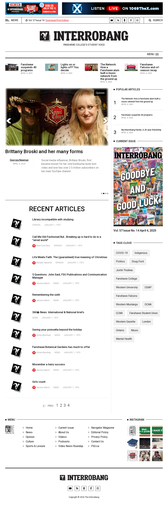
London (146, 321)
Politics (120, 261)
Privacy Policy (98, 436)
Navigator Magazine (101, 427)
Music (134, 330)
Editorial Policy (98, 432)
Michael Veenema (44, 262)
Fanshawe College (126, 278)
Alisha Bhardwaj (43, 335)
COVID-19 (122, 252)
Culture (29, 441)
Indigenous (141, 252)
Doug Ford (138, 261)
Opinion (36, 225)
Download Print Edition (57, 20)
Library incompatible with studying (53, 219)
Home (28, 427)
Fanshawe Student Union (143, 313)
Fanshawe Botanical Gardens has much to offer (61, 347)
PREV (50, 406)
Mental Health (124, 338)
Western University (127, 287)
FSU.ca (94, 446)
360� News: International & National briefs (58, 312)
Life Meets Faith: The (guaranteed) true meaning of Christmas (69, 257)
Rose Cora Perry (43, 245)
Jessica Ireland (43, 283)
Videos (61, 436)
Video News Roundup (69, 446)
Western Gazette (125, 321)
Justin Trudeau (124, 270)
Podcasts (63, 441)
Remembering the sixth (46, 294)
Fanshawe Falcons (126, 295)
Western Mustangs (127, 304)
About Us (62, 432)
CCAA (119, 313)
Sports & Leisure (34, 446)
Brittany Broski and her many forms (44, 151)
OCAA (148, 304)
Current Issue (65, 427)
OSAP (148, 287)
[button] (152, 54)
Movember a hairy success (48, 364)
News (56, 283)
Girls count (38, 381)
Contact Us (96, 441)
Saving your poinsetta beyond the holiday (57, 329)
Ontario (120, 330)
